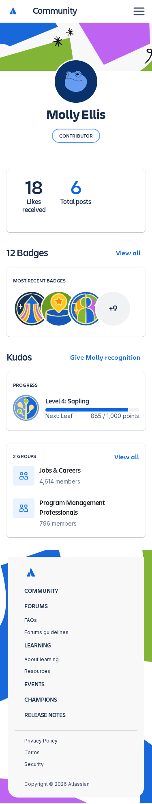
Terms (32, 752)
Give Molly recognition (105, 358)
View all (128, 253)
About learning (41, 659)
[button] (43, 11)
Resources (37, 671)
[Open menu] (139, 11)
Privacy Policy (41, 741)
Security (34, 764)
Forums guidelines (46, 632)
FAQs (30, 620)
